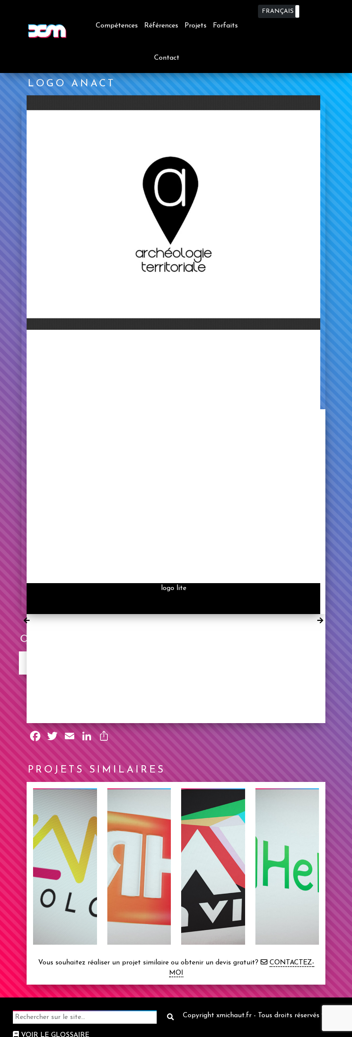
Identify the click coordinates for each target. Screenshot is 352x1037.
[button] (279, 11)
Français (278, 11)
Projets (195, 25)
